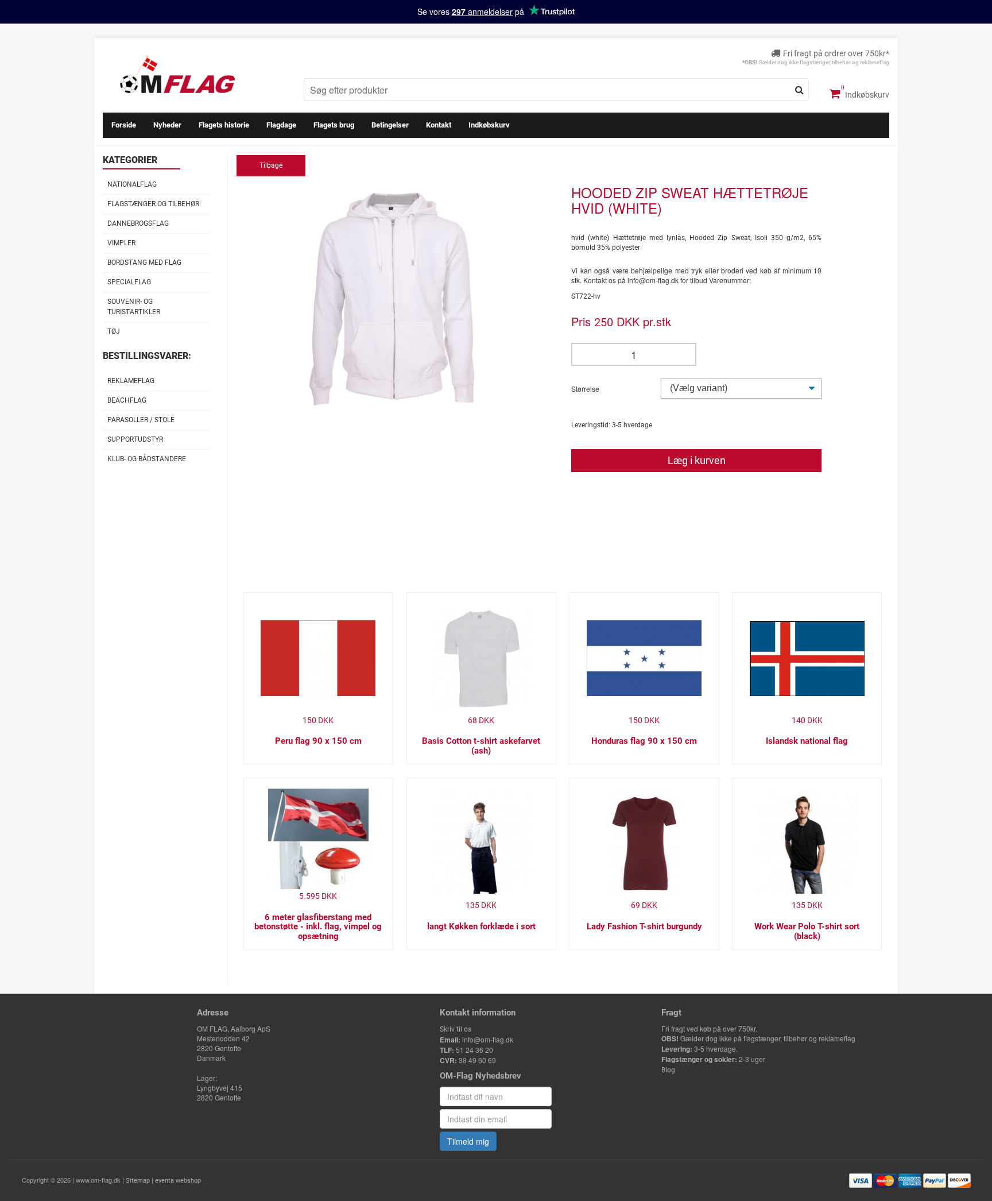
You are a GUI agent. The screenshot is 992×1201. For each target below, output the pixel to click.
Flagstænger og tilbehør (153, 204)
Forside (123, 125)
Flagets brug (333, 125)
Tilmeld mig (468, 1141)
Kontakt (438, 125)
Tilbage (270, 165)
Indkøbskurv (866, 94)
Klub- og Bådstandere (146, 459)
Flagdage (281, 125)
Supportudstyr (135, 439)
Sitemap (138, 1180)
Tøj (113, 331)
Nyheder (167, 125)
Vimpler (121, 243)
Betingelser (390, 125)
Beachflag (126, 400)
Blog (668, 1070)
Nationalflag (132, 184)
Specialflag (129, 282)
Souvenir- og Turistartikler (133, 306)
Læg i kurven (697, 460)
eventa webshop (178, 1180)
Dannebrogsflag (138, 223)
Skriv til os (455, 1029)
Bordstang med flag (144, 262)
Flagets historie (224, 125)
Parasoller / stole (141, 420)
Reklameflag (130, 381)
